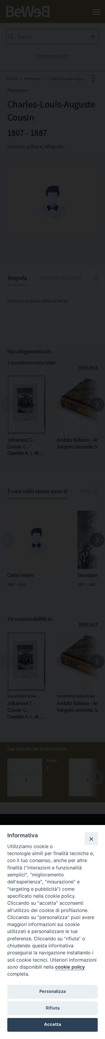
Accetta (52, 1024)
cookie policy (70, 967)
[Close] (91, 838)
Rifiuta (53, 1008)
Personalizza (52, 991)
